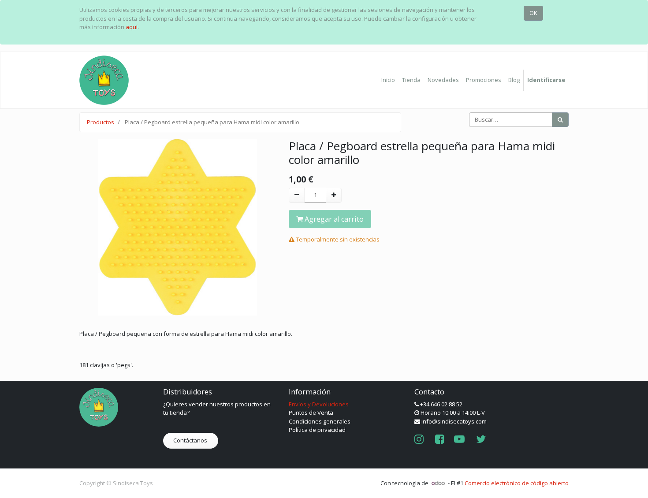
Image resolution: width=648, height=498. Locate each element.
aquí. (132, 27)
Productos (100, 122)
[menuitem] (388, 80)
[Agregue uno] (334, 195)
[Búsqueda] (560, 119)
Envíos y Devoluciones (319, 404)
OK (533, 13)
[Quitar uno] (297, 195)
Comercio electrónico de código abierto (517, 483)
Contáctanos (191, 440)
